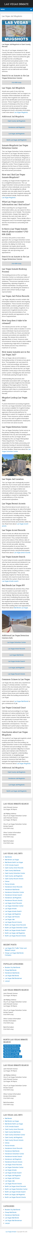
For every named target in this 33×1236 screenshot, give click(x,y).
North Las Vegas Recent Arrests (15, 936)
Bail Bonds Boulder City (12, 1046)
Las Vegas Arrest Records (16, 649)
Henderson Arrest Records (13, 887)
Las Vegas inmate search (10, 581)
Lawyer (7, 981)
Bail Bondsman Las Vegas (12, 1056)
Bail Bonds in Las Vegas (12, 1051)
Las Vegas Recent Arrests (16, 674)
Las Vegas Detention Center (16, 642)
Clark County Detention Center (15, 873)
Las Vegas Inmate (16, 4)
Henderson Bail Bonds (12, 889)
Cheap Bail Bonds (10, 970)
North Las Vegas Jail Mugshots (17, 140)
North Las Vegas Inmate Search (15, 930)
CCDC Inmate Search (12, 865)
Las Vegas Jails (10, 919)
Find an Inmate (10, 884)
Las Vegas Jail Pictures (12, 917)
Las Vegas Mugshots (21, 112)
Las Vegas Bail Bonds (17, 655)
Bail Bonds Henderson (11, 1048)
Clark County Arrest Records (14, 868)
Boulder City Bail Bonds (12, 967)
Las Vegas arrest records (22, 552)
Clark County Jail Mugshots (16, 121)
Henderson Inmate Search (13, 895)
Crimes (7, 881)
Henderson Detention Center (14, 892)
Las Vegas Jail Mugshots (17, 133)
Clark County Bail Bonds (13, 870)
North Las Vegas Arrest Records (15, 925)
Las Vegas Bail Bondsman (13, 978)
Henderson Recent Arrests (13, 900)
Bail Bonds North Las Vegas (14, 862)
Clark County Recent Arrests (14, 879)
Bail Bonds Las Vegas (21, 608)
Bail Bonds (8, 857)
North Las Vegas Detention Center (16, 927)
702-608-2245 (16, 82)
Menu (3, 9)
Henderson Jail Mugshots (16, 127)
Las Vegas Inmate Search (16, 661)
